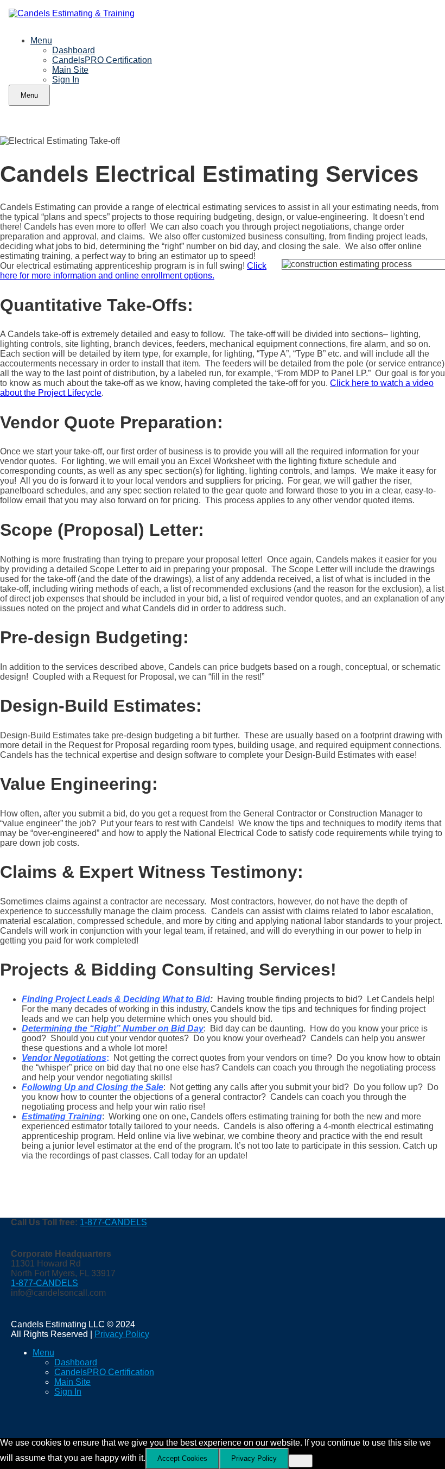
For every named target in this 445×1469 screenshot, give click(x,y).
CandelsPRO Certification (102, 60)
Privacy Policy (121, 1334)
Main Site (70, 69)
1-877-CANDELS (113, 1222)
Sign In (65, 79)
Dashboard (73, 50)
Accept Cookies (182, 1458)
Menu (41, 40)
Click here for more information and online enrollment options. (133, 270)
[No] (301, 1460)
